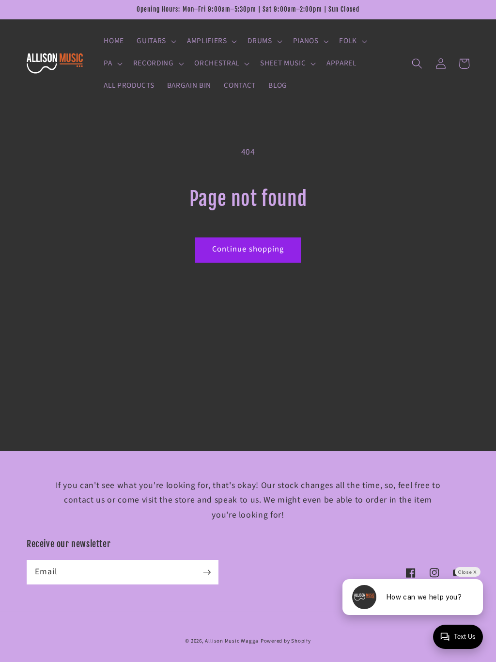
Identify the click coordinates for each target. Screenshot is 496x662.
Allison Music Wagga (232, 641)
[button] (155, 41)
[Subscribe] (206, 571)
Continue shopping (248, 249)
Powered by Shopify (286, 641)
